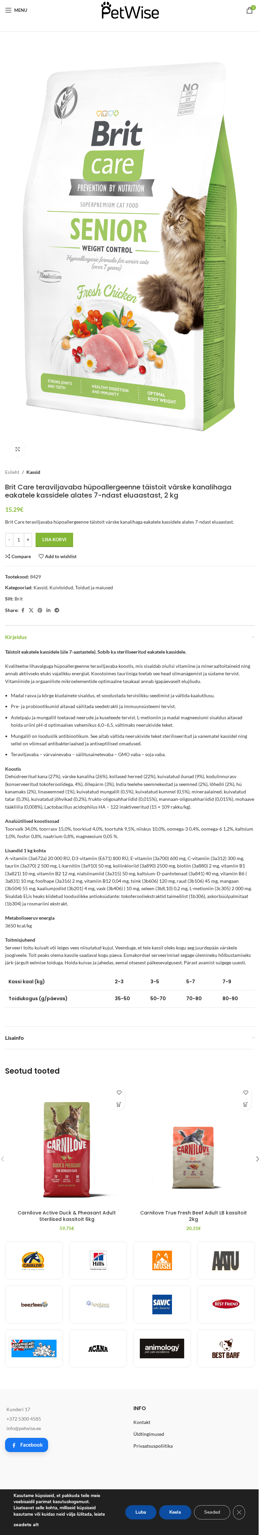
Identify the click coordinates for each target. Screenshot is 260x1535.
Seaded (212, 1512)
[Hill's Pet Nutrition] (98, 1260)
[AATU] (226, 1260)
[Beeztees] (34, 1304)
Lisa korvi (54, 539)
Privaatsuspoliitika (153, 1446)
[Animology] (162, 1348)
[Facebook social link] (23, 610)
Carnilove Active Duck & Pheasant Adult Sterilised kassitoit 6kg (67, 1216)
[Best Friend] (226, 1304)
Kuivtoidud (61, 587)
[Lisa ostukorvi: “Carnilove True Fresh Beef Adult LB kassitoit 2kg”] (246, 1104)
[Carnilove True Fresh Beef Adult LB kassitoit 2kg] (193, 1144)
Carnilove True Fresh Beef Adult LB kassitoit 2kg (193, 1216)
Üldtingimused (148, 1434)
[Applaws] (98, 1304)
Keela (175, 1512)
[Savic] (162, 1304)
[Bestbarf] (226, 1348)
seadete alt (26, 1524)
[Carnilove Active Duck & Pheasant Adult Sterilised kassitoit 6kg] (66, 1144)
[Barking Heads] (34, 1348)
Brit (19, 598)
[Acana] (98, 1348)
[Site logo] (130, 10)
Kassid (33, 472)
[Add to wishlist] (119, 1092)
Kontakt (141, 1422)
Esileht (12, 472)
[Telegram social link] (56, 610)
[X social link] (31, 610)
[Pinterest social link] (40, 610)
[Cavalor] (34, 1260)
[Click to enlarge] (17, 449)
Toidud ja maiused (94, 587)
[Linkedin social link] (48, 610)
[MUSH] (162, 1260)
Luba (140, 1512)
